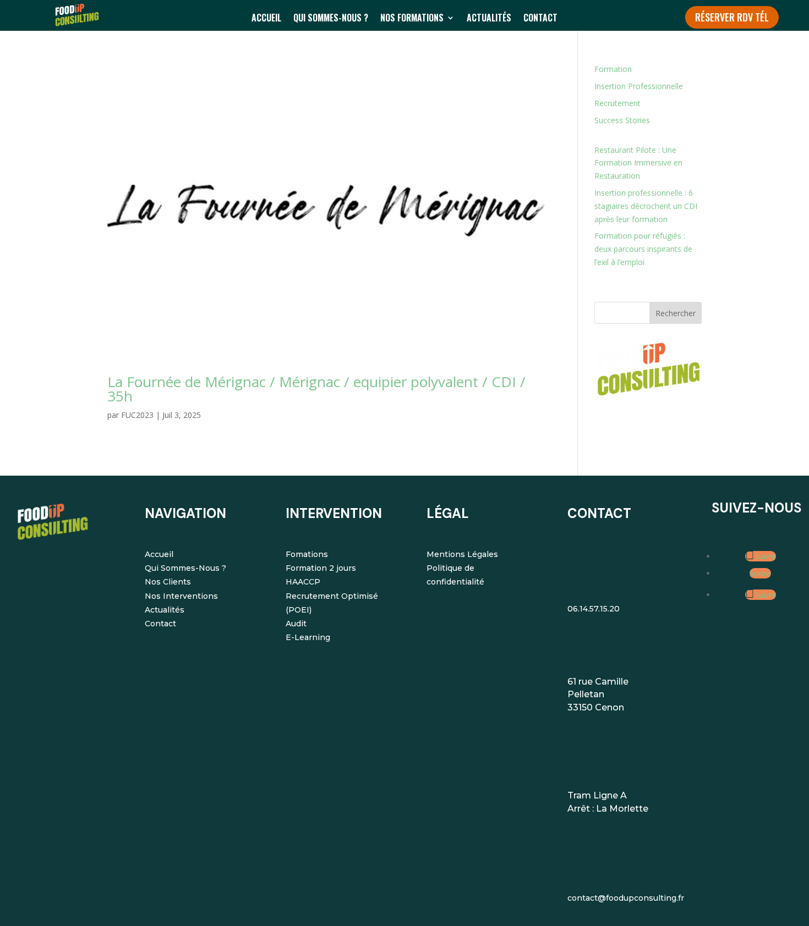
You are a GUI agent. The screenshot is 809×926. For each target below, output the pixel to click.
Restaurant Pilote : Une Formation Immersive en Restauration (638, 163)
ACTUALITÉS (489, 19)
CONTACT (540, 19)
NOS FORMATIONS (412, 19)
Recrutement (617, 103)
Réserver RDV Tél (732, 17)
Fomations (307, 554)
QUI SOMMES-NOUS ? (330, 19)
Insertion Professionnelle (638, 86)
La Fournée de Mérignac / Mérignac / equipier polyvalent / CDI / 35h (316, 389)
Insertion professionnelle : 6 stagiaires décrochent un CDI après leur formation (645, 206)
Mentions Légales (462, 554)
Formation (613, 69)
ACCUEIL (266, 19)
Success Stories (622, 120)
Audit (296, 624)
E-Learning (308, 637)
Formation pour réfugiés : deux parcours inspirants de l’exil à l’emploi (643, 248)
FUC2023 (137, 415)
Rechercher (675, 313)
